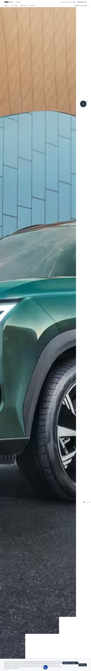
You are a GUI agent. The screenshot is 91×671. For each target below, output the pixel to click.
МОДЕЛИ (6, 5)
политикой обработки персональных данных (34, 661)
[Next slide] (85, 338)
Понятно (83, 664)
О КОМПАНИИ (31, 5)
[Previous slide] (5, 338)
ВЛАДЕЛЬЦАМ (23, 5)
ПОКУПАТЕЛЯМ (14, 5)
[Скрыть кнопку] (87, 101)
